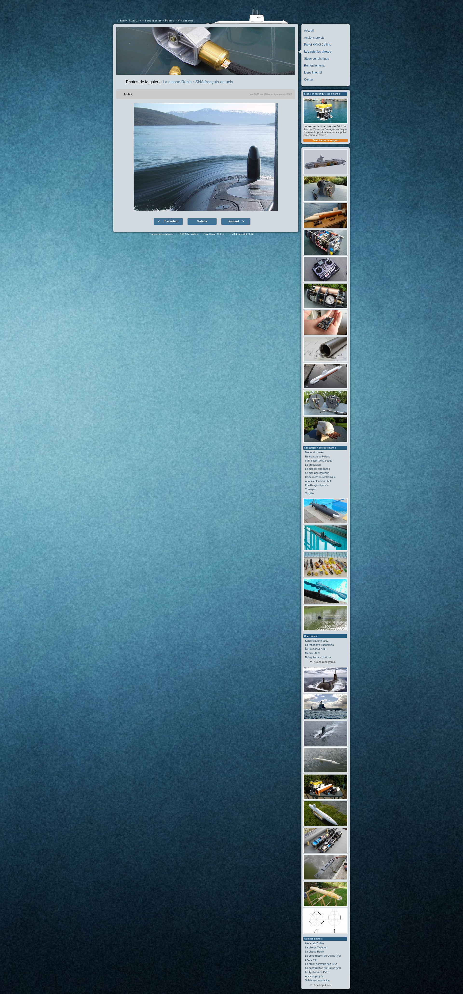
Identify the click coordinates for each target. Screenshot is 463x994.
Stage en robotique (316, 58)
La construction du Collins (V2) (323, 955)
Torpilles (310, 493)
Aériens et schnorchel (318, 481)
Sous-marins (153, 20)
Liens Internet (313, 72)
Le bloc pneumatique (317, 472)
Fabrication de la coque (318, 460)
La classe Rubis (314, 951)
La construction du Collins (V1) (323, 968)
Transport (311, 489)
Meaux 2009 (312, 653)
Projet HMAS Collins (317, 44)
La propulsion (313, 464)
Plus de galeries (322, 985)
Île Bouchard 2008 (315, 648)
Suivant (233, 221)
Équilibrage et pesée (317, 485)
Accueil (309, 30)
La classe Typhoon (316, 947)
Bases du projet (314, 452)
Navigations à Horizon (318, 657)
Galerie (202, 221)
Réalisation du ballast (317, 456)
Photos (169, 20)
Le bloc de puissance (317, 468)
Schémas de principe (317, 980)
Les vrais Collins (314, 943)
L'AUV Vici (311, 959)
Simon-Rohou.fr (130, 20)
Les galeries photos (317, 51)
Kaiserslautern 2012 (316, 640)
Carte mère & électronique (320, 477)
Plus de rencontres (324, 661)
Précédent (170, 221)
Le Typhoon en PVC (316, 972)
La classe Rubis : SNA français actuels (198, 82)
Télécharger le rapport (326, 140)
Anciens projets (314, 37)
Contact (309, 79)
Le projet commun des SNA (321, 963)
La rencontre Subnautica (319, 644)
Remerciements (314, 65)
